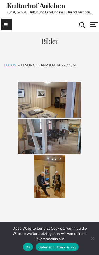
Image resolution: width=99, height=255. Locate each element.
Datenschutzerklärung (57, 247)
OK (28, 247)
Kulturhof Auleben (36, 5)
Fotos (10, 65)
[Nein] (92, 238)
